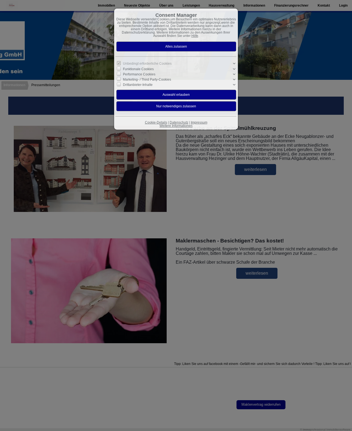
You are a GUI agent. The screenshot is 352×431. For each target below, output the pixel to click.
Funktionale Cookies (138, 69)
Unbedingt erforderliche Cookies (147, 64)
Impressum (199, 122)
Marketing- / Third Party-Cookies (147, 79)
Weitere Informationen (176, 126)
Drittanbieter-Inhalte (138, 85)
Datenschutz (179, 122)
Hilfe (194, 36)
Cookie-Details (156, 122)
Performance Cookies (139, 74)
